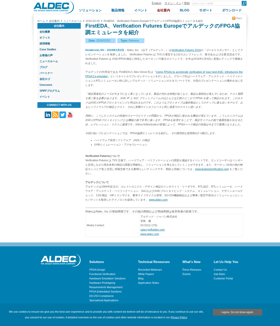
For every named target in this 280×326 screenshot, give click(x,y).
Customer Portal (223, 278)
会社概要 (45, 31)
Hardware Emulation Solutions (107, 278)
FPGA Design (97, 269)
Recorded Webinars (150, 269)
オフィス (45, 37)
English (156, 3)
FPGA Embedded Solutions (105, 291)
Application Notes (148, 282)
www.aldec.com (158, 199)
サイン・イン (173, 3)
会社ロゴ (45, 79)
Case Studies (48, 49)
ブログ (43, 67)
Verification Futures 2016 (186, 50)
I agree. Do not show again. (237, 312)
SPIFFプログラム (50, 90)
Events (186, 274)
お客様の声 (46, 55)
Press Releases (191, 269)
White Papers (146, 274)
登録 (187, 3)
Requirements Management (105, 287)
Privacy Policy (179, 317)
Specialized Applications (103, 300)
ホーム (41, 21)
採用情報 (45, 43)
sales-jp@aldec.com (152, 229)
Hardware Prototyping (102, 282)
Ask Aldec (219, 274)
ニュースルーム (49, 61)
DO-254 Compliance (101, 296)
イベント (45, 96)
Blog (141, 278)
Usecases (46, 84)
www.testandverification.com (212, 169)
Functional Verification (102, 274)
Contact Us (220, 269)
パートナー (46, 73)
